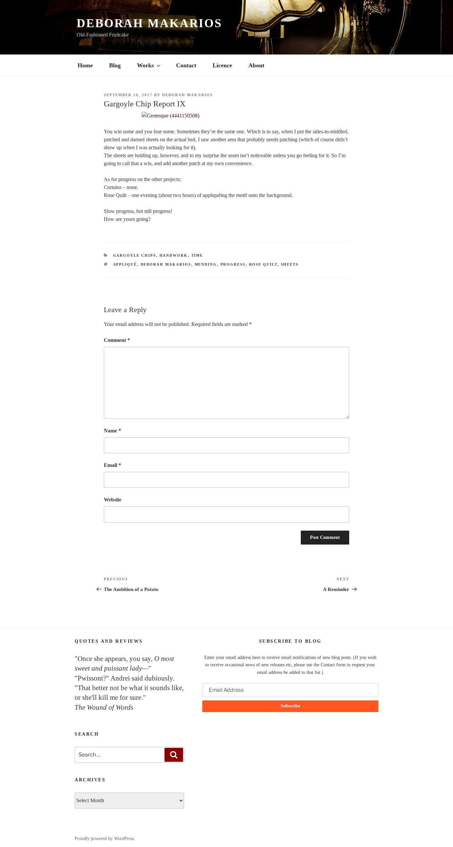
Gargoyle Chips (134, 255)
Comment (117, 340)
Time (197, 255)
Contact (186, 65)
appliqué (125, 264)
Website (112, 499)
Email (112, 465)
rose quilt (263, 264)
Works (145, 65)
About (256, 65)
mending (206, 264)
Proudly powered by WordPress (104, 838)
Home (85, 65)
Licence (222, 65)
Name (112, 430)
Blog (115, 65)
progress (233, 264)
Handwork (174, 255)
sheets (290, 264)
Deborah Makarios (149, 23)
